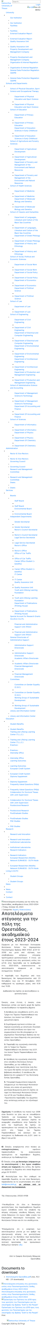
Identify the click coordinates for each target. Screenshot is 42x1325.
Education (10, 719)
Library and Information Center (22, 711)
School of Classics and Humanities (24, 212)
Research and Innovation (20, 834)
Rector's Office (21, 545)
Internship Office (17, 753)
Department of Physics (24, 432)
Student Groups (16, 876)
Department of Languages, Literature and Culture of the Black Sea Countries (26, 220)
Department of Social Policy (26, 272)
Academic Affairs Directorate (26, 658)
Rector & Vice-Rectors (19, 453)
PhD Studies (15, 821)
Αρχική (15, 909)
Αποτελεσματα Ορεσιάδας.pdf (18, 1277)
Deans (12, 482)
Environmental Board (23, 509)
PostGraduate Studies (19, 813)
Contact (9, 892)
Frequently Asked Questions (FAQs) (24, 784)
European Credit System (20, 768)
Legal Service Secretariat (25, 537)
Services (9, 490)
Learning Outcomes (18, 761)
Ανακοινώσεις (25, 909)
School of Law (16, 301)
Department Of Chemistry (25, 440)
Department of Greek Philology (27, 236)
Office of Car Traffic (23, 553)
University (10, 12)
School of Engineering (19, 314)
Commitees (14, 679)
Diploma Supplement (18, 776)
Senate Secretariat (22, 522)
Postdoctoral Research (19, 805)
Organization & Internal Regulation (24, 62)
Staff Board (19, 501)
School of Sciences (18, 419)
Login (38, 5)
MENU (37, 10)
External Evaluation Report (21, 33)
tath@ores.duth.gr (9, 1184)
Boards (13, 495)
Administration (12, 448)
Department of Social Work (26, 264)
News (8, 884)
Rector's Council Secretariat (26, 530)
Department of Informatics (25, 425)
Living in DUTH (12, 871)
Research (9, 829)
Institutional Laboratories (20, 842)
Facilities (13, 26)
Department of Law (22, 306)
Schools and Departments (16, 83)
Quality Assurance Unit (19, 41)
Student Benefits (17, 724)
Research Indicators (18, 850)
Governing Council (17, 461)
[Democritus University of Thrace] (7, 5)
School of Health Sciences (21, 186)
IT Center (18, 574)
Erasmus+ (14, 745)
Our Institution (16, 18)
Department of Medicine (24, 191)
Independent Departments (21, 516)
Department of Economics (25, 280)
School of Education (18, 110)
